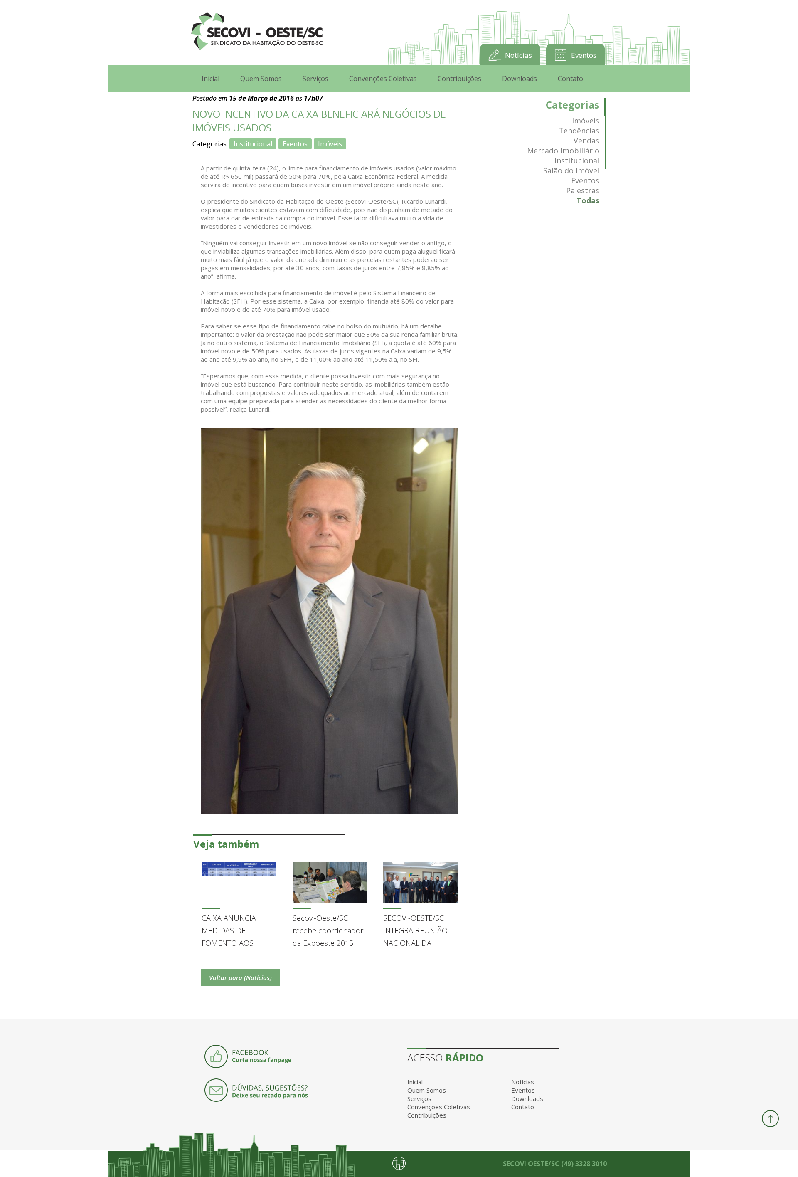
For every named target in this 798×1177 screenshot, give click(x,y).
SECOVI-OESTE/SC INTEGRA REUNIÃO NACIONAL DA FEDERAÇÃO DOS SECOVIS (415, 931)
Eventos (583, 55)
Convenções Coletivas (383, 78)
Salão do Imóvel (571, 170)
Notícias (518, 55)
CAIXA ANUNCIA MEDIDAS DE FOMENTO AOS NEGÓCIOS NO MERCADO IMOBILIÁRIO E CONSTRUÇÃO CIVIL (235, 931)
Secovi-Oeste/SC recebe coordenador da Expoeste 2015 (328, 930)
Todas (587, 200)
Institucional (253, 143)
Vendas (586, 141)
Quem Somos (261, 78)
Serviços (315, 78)
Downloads (519, 78)
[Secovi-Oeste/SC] (257, 32)
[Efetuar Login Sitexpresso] (363, 1165)
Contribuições (459, 78)
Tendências (579, 131)
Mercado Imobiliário (563, 150)
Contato (570, 78)
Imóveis (330, 143)
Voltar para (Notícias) (240, 977)
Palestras (582, 190)
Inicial (210, 78)
